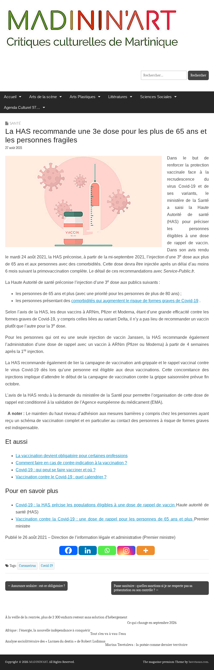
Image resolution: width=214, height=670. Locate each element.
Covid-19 (47, 566)
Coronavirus (27, 566)
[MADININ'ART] (92, 25)
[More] (145, 550)
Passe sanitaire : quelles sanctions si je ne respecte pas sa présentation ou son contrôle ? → (153, 588)
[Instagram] (126, 550)
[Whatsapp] (107, 550)
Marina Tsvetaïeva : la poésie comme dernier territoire (146, 645)
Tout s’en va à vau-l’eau (108, 634)
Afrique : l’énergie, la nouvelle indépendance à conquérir (47, 630)
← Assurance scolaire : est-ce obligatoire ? (36, 586)
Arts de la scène (43, 97)
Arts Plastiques (83, 97)
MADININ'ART (38, 662)
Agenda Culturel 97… (22, 107)
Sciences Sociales (156, 97)
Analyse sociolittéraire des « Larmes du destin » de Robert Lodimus (55, 641)
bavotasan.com (198, 662)
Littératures (117, 97)
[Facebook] (68, 550)
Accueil (10, 97)
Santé (15, 123)
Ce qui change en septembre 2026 (152, 623)
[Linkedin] (88, 550)
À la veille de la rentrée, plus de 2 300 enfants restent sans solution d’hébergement (66, 617)
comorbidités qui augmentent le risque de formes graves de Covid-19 (134, 300)
